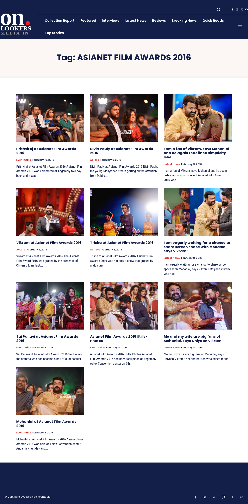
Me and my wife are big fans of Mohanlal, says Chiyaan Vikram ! (194, 338)
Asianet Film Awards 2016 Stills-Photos (119, 338)
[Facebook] (232, 9)
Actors (94, 159)
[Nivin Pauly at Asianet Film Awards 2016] (124, 118)
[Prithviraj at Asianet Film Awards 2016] (50, 118)
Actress (95, 249)
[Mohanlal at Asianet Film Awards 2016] (50, 391)
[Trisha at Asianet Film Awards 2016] (124, 212)
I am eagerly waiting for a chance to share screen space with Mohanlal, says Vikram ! (197, 246)
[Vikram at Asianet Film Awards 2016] (50, 212)
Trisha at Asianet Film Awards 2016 (121, 242)
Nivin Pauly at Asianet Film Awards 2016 (121, 150)
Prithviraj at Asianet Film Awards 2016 (46, 150)
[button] (218, 9)
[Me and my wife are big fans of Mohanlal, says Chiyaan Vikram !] (198, 306)
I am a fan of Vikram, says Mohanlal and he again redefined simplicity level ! (196, 153)
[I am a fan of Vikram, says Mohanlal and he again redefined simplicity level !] (198, 118)
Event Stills (23, 159)
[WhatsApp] (241, 497)
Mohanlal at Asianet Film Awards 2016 (46, 423)
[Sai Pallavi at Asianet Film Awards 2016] (50, 306)
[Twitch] (223, 497)
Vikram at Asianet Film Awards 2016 (48, 242)
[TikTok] (214, 497)
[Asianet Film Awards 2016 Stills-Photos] (124, 306)
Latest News (172, 164)
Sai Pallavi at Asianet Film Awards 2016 (47, 338)
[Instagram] (237, 9)
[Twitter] (241, 9)
